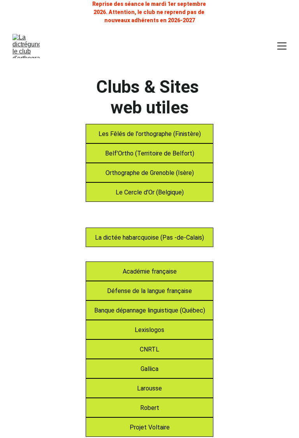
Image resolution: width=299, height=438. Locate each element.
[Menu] (282, 45)
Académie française (150, 271)
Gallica (149, 369)
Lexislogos (149, 330)
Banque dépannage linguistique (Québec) (149, 310)
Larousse (149, 388)
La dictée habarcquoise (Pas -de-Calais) (149, 237)
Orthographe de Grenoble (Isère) (150, 173)
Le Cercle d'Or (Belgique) (150, 192)
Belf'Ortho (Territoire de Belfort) (149, 153)
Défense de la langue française (149, 291)
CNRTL (149, 349)
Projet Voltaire (150, 427)
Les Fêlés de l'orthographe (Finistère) (149, 134)
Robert (149, 408)
